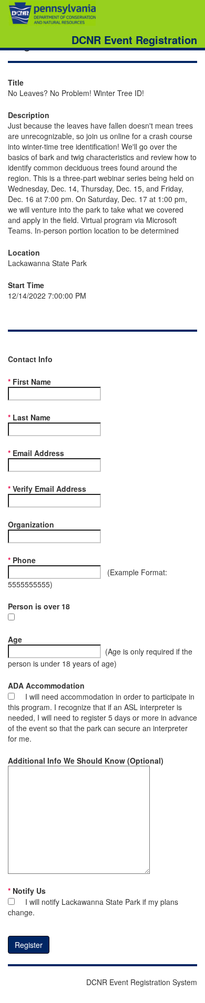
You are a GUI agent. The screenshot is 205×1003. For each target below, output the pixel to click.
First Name (32, 381)
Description (28, 115)
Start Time (26, 285)
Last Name (31, 417)
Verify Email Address (49, 488)
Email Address (38, 453)
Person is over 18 (39, 606)
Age (15, 639)
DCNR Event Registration (134, 38)
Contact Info (30, 359)
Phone (24, 560)
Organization (31, 524)
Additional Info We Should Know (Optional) (85, 760)
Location (24, 252)
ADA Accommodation (46, 685)
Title (16, 82)
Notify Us (29, 890)
